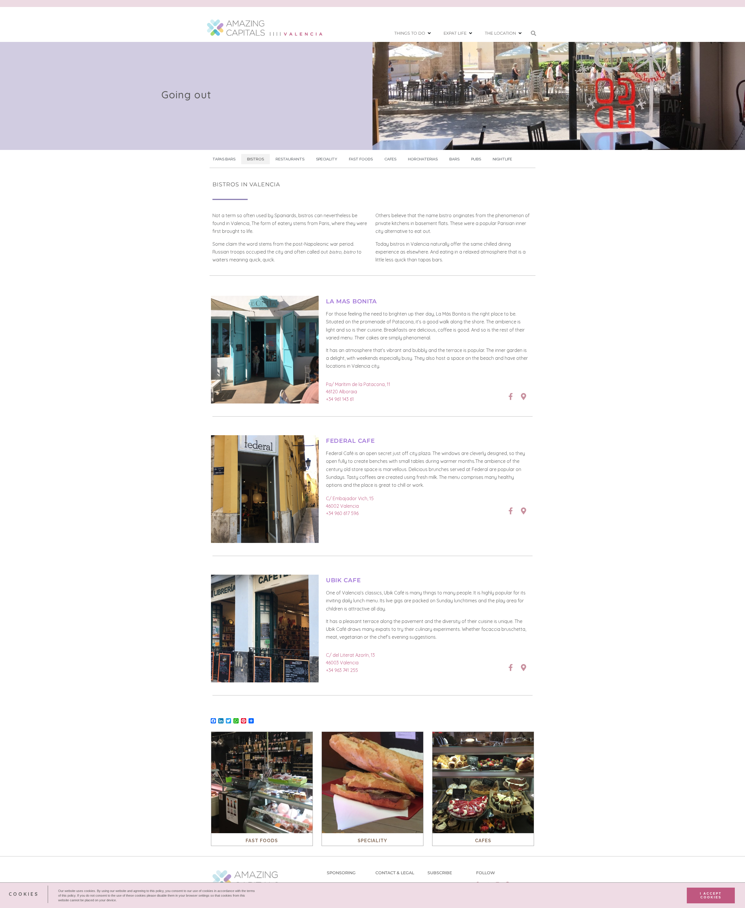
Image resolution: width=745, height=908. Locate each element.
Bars (454, 159)
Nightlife (502, 159)
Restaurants (290, 159)
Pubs (476, 159)
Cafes (390, 159)
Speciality (326, 159)
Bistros (255, 159)
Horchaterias (423, 159)
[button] (413, 33)
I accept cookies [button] (711, 895)
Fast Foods (361, 159)
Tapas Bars (223, 159)
